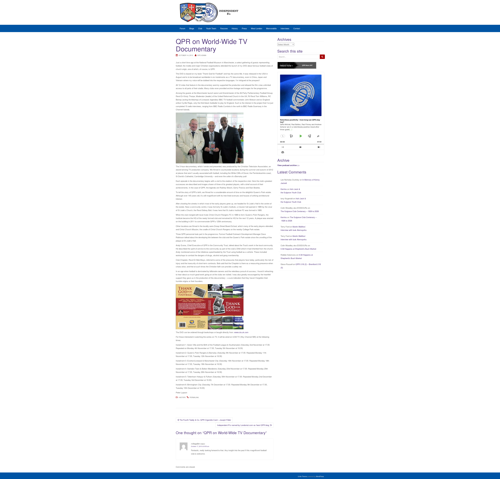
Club (200, 28)
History (235, 28)
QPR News (305, 65)
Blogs (191, 28)
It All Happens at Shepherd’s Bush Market (298, 248)
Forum (182, 28)
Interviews (285, 28)
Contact (296, 28)
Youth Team (211, 28)
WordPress (320, 476)
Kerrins (284, 189)
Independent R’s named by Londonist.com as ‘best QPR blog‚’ (243, 425)
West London (256, 28)
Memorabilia (271, 28)
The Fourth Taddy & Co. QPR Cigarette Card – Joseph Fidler (205, 419)
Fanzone (224, 28)
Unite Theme (302, 476)
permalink (194, 397)
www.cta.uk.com (241, 332)
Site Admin (201, 55)
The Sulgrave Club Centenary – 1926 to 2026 (300, 211)
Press (244, 28)
